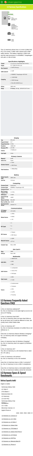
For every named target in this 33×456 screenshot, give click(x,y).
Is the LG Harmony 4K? (8, 326)
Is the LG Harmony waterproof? (10, 309)
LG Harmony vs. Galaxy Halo (9, 425)
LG (8, 12)
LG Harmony (13, 63)
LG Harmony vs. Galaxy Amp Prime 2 (12, 431)
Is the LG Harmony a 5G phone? (11, 356)
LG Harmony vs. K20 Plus (9, 438)
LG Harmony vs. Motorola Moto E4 (11, 441)
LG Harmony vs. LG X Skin (9, 419)
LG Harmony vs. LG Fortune (9, 435)
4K (8, 330)
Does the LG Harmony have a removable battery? (16, 368)
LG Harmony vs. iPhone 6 (9, 444)
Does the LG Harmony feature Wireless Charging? (16, 333)
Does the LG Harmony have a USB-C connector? (16, 362)
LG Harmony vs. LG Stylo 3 (9, 422)
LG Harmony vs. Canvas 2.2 (9, 415)
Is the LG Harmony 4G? (8, 349)
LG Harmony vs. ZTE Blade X (10, 428)
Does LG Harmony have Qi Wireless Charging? (15, 341)
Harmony (10, 14)
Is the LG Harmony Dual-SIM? (10, 316)
